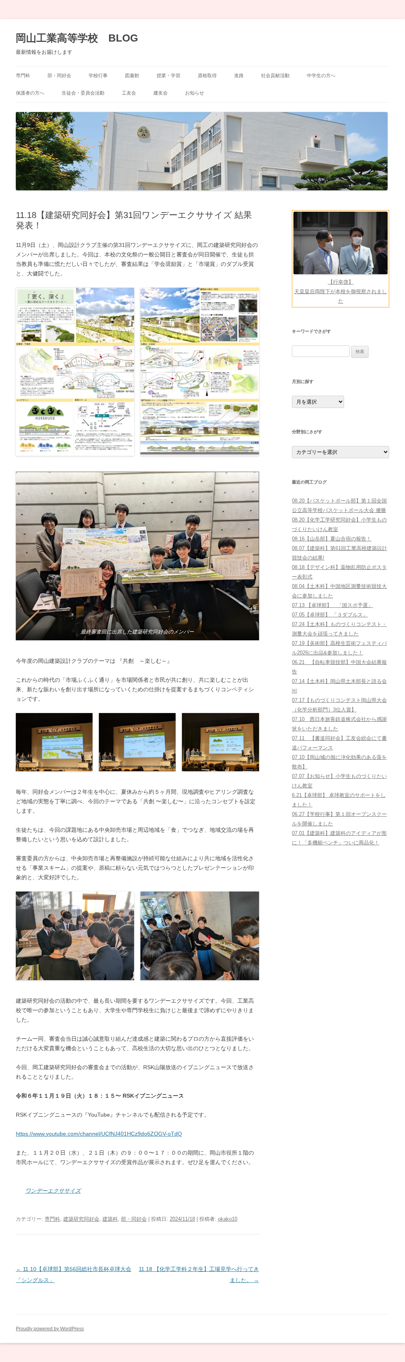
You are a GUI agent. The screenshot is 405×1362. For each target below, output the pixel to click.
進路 (239, 75)
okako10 (227, 1219)
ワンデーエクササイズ (53, 1190)
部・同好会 (59, 75)
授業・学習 (168, 75)
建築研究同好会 (81, 1219)
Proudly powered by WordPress (50, 1329)
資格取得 (207, 75)
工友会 (129, 93)
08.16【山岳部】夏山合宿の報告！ (331, 539)
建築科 (110, 1219)
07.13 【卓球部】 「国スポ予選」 (332, 605)
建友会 (160, 93)
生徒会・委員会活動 (83, 93)
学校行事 (98, 75)
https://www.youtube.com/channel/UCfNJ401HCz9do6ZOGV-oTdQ (99, 1134)
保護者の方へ (30, 93)
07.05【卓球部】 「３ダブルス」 (330, 615)
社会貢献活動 (275, 75)
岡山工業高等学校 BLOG (77, 38)
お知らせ (194, 93)
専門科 (23, 75)
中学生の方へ (321, 75)
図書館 (132, 75)
